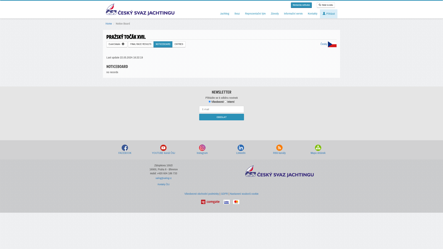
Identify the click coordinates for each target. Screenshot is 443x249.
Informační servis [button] (293, 13)
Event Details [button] (115, 44)
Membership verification (301, 5)
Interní (230, 101)
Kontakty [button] (312, 13)
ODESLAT (221, 117)
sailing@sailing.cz (164, 178)
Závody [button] (275, 13)
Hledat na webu (327, 5)
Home (109, 23)
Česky (324, 44)
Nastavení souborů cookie (244, 193)
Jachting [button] (224, 13)
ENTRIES (179, 44)
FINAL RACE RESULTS (140, 44)
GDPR (224, 193)
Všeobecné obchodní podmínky (201, 193)
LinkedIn (241, 152)
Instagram (202, 152)
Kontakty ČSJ (164, 184)
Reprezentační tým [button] (255, 13)
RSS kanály (279, 152)
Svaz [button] (237, 13)
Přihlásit (330, 13)
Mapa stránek (318, 152)
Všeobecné (217, 101)
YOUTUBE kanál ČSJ (163, 152)
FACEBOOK (124, 152)
